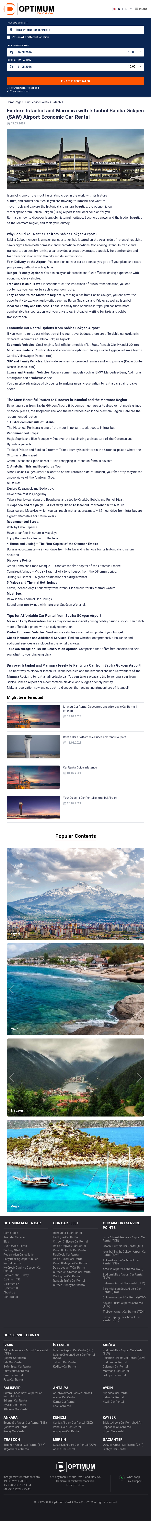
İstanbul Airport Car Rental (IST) (123, 1246)
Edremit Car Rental (15, 1400)
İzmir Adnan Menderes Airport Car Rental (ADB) (124, 1239)
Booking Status (13, 1250)
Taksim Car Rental (64, 1362)
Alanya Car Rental (64, 1397)
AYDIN (108, 1388)
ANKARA (10, 1417)
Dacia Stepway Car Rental (69, 1245)
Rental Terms (12, 1263)
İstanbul (58, 102)
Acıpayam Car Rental (66, 1431)
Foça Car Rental (13, 1379)
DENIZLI (59, 1417)
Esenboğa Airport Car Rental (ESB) (25, 1422)
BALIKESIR (12, 1388)
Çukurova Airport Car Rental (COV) (124, 1297)
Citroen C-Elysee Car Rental (70, 1241)
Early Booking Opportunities (21, 1258)
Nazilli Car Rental (113, 1401)
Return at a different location (30, 37)
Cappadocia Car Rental (117, 1427)
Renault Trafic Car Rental (69, 1280)
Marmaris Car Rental (116, 1370)
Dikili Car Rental (13, 1375)
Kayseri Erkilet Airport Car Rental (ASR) (123, 1304)
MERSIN (59, 1439)
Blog (6, 1241)
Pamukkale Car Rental (67, 1427)
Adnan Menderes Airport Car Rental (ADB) (26, 1352)
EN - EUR (122, 8)
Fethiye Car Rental (114, 1375)
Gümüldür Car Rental (16, 1370)
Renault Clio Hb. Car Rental (69, 1250)
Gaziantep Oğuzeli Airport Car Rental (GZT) (121, 1319)
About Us (9, 1292)
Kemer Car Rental (64, 1401)
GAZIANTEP (112, 1439)
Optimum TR (12, 1279)
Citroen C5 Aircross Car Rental (72, 1272)
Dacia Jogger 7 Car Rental (69, 1267)
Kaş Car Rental (62, 1406)
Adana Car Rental (64, 1449)
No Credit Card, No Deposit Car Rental (22, 1269)
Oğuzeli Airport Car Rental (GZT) (123, 1444)
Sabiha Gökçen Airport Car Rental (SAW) (74, 1356)
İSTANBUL (61, 1345)
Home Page (14, 102)
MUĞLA (109, 1345)
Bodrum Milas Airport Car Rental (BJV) (123, 1276)
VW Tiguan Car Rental (66, 1276)
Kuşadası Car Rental (115, 1393)
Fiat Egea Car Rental (65, 1237)
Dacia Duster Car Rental (68, 1258)
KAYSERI (110, 1417)
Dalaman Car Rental (115, 1366)
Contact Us (11, 1296)
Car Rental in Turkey (16, 1275)
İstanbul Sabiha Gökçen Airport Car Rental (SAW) (124, 1253)
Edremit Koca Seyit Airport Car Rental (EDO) (122, 1290)
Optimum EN (11, 1283)
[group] (75, 894)
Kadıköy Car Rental (64, 1366)
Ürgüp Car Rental (113, 1431)
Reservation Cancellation (19, 1254)
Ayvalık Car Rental (15, 1404)
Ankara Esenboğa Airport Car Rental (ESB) (121, 1262)
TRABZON (12, 1439)
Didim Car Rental (113, 1397)
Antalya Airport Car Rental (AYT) (123, 1269)
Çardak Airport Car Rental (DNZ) (73, 1422)
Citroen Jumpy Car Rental (69, 1285)
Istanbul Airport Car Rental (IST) (73, 1350)
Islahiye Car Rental (114, 1449)
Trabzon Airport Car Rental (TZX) (124, 1311)
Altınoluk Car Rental (16, 1409)
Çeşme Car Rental (15, 1357)
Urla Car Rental (13, 1362)
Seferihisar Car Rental (17, 1366)
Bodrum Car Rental (115, 1362)
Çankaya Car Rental (16, 1427)
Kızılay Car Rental (14, 1431)
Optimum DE (11, 1288)
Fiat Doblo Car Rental (66, 1254)
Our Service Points (37, 102)
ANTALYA (60, 1388)
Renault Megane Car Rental (70, 1263)
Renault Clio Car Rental (67, 1232)
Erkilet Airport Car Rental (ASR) (122, 1422)
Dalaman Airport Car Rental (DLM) (124, 1283)
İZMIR (8, 1345)
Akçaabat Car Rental (16, 1449)
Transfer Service (14, 1237)
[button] (11, 894)
